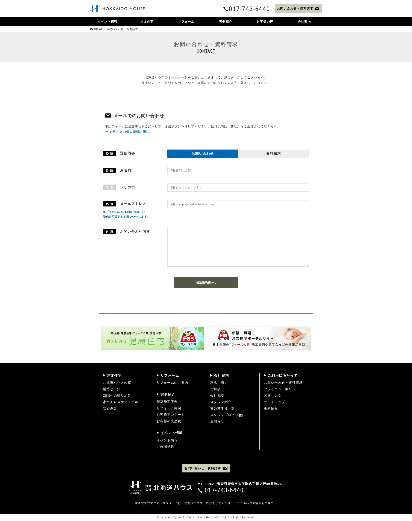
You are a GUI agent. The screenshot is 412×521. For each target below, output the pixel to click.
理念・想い (219, 382)
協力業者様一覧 (222, 408)
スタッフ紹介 (220, 402)
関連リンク (273, 395)
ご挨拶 (215, 389)
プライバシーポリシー (281, 389)
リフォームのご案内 (172, 382)
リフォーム (170, 375)
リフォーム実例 (169, 408)
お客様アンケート (171, 414)
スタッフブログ (222, 415)
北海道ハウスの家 (117, 382)
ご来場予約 (165, 446)
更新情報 (271, 408)
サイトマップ (274, 402)
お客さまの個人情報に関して (131, 131)
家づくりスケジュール (120, 402)
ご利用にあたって (283, 375)
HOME (98, 29)
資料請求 (273, 153)
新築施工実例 (167, 401)
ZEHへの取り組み (117, 395)
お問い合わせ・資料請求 (283, 382)
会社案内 (221, 375)
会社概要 (217, 395)
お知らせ (217, 421)
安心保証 (110, 408)
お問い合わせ (203, 153)
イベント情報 (172, 433)
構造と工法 (112, 389)
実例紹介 (168, 394)
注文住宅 (114, 375)
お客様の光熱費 (169, 421)
